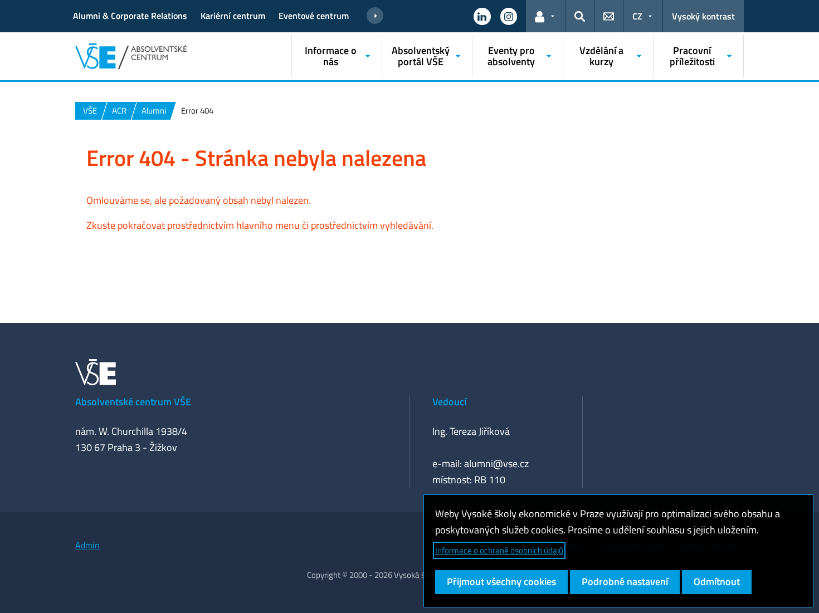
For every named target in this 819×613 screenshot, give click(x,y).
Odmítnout (717, 581)
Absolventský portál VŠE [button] (421, 56)
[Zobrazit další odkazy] (375, 16)
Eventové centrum (314, 15)
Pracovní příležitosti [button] (692, 56)
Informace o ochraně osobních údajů (499, 550)
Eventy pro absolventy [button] (511, 56)
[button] (482, 16)
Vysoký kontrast (703, 16)
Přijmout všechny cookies (501, 581)
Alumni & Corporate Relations (130, 15)
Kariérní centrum (233, 15)
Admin (87, 545)
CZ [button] (637, 16)
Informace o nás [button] (331, 56)
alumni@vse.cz (496, 463)
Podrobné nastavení (625, 581)
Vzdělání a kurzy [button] (601, 56)
